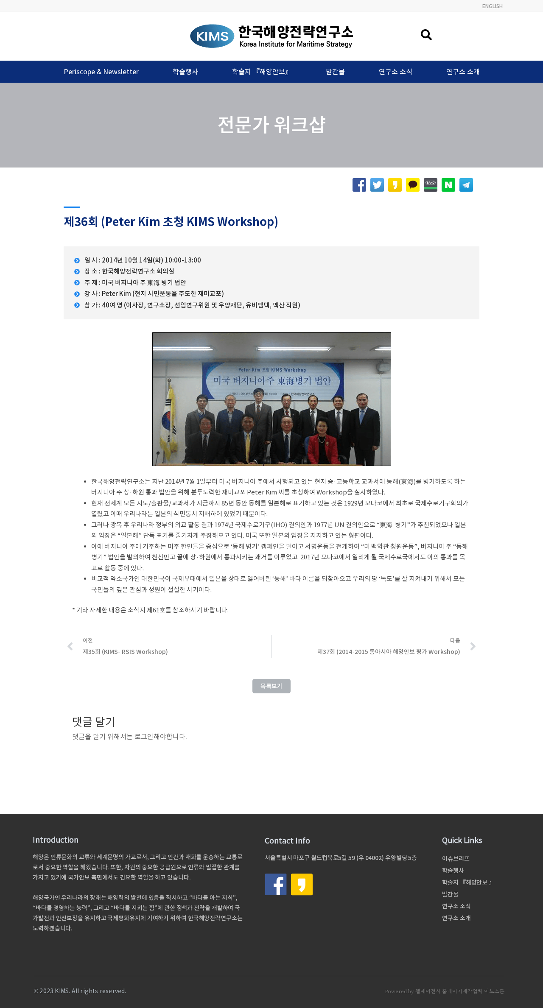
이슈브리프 (456, 859)
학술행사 (185, 71)
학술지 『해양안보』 (262, 71)
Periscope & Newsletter (101, 71)
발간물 (335, 71)
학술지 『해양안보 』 (468, 882)
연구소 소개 (463, 71)
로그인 (144, 736)
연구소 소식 (395, 71)
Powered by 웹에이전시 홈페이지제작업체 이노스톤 (444, 991)
